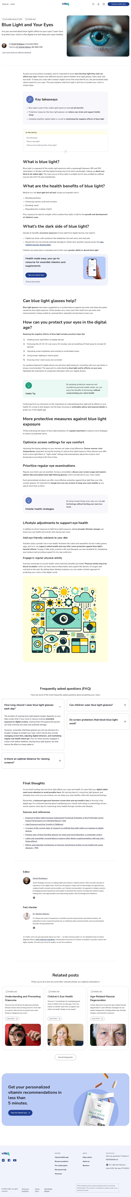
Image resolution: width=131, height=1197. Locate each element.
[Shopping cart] (103, 4)
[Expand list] (65, 151)
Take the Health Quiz (118, 4)
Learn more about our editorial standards (16, 52)
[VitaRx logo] (65, 4)
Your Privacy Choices (48, 1190)
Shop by (5, 4)
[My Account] (98, 4)
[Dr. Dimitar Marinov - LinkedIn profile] (34, 928)
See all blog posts (65, 1057)
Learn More (11, 1019)
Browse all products (33, 282)
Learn (12, 4)
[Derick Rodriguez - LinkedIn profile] (34, 898)
